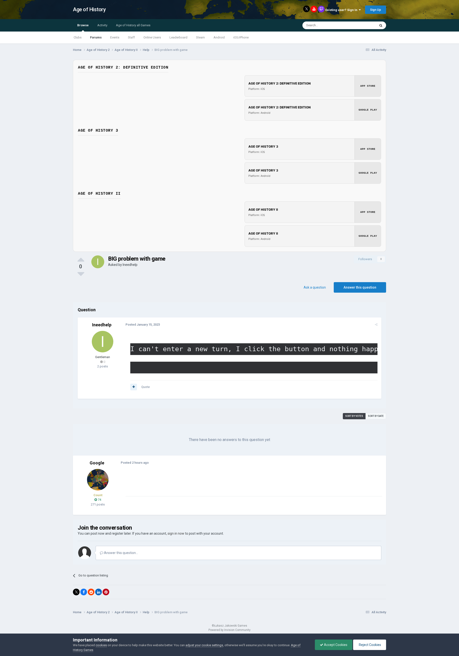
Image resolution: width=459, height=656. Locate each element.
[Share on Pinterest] (106, 592)
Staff (131, 37)
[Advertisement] (213, 485)
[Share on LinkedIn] (98, 592)
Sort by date (376, 416)
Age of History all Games (133, 25)
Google (97, 462)
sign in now (176, 533)
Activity (102, 25)
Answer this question (360, 287)
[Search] (381, 25)
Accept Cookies (335, 645)
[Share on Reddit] (91, 592)
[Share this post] (376, 324)
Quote (145, 387)
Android (219, 37)
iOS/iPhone (241, 37)
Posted (143, 324)
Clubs (78, 37)
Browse (83, 25)
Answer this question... (120, 553)
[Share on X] (76, 592)
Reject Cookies (369, 645)
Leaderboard (178, 37)
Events (114, 37)
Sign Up (375, 9)
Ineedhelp (130, 265)
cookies (101, 645)
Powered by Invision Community (229, 630)
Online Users (152, 37)
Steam (200, 37)
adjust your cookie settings (204, 645)
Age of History (89, 9)
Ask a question (315, 287)
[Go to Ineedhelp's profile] (97, 261)
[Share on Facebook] (83, 592)
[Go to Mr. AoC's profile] (98, 479)
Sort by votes (354, 416)
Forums (96, 37)
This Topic (362, 25)
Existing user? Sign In (342, 10)
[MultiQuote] (133, 387)
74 (99, 499)
